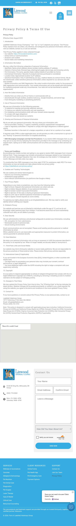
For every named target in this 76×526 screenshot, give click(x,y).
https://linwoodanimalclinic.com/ (25, 54)
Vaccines (6, 472)
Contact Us (56, 469)
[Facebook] (51, 3)
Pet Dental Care (8, 483)
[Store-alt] (59, 3)
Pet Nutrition (7, 479)
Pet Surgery (7, 490)
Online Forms (32, 469)
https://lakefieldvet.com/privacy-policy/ (18, 166)
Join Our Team (57, 472)
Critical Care (7, 500)
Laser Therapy (8, 493)
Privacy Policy (57, 476)
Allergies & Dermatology (11, 476)
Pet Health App (33, 472)
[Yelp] (55, 3)
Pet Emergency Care (34, 476)
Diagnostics (7, 486)
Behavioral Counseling (11, 504)
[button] (69, 13)
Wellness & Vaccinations (11, 469)
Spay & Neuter (8, 497)
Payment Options (34, 479)
